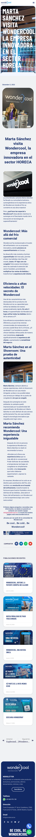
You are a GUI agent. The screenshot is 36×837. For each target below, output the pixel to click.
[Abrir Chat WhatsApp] (29, 832)
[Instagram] (11, 822)
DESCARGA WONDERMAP (14, 717)
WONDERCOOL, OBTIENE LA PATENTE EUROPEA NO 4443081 (17, 583)
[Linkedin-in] (8, 822)
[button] (33, 2)
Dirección (6, 804)
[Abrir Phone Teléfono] (29, 826)
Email (5, 815)
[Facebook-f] (4, 822)
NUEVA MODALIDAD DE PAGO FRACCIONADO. (16, 617)
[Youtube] (15, 822)
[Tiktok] (18, 822)
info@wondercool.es (10, 513)
